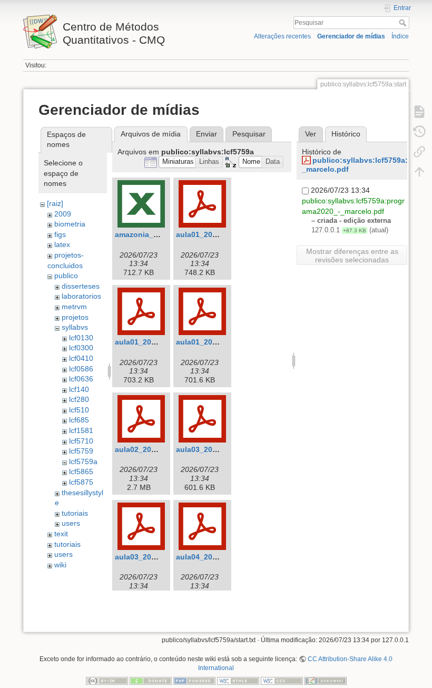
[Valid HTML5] (238, 680)
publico (66, 275)
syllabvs (75, 327)
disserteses (81, 286)
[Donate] (151, 680)
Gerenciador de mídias (351, 36)
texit (61, 533)
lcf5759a (83, 461)
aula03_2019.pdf (144, 557)
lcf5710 (81, 441)
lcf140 (79, 389)
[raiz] (55, 203)
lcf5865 (81, 471)
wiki (60, 565)
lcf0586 (81, 369)
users (71, 523)
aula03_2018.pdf (205, 449)
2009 (62, 214)
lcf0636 (81, 379)
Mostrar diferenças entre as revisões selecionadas (352, 255)
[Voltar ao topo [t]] (419, 172)
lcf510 (79, 410)
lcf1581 (81, 430)
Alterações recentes (282, 36)
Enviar (206, 134)
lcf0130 (81, 337)
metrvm (74, 306)
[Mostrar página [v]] (419, 112)
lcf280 (79, 399)
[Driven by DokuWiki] (326, 680)
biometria (69, 224)
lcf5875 (81, 482)
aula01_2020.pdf (205, 342)
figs (60, 234)
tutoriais (75, 513)
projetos (75, 317)
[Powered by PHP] (194, 680)
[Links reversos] (419, 152)
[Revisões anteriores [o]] (419, 132)
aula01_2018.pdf (205, 234)
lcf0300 (81, 347)
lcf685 (79, 420)
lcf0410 (81, 358)
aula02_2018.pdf (144, 449)
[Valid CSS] (282, 680)
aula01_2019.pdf (144, 342)
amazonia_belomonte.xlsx (162, 234)
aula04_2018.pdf (205, 557)
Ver (310, 134)
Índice (400, 36)
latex (62, 244)
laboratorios (81, 296)
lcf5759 (81, 451)
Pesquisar (404, 22)
